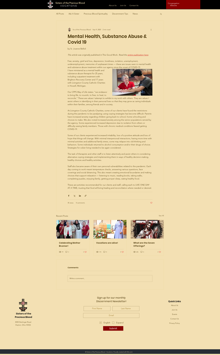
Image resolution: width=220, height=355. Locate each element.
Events (174, 314)
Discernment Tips (120, 13)
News (135, 13)
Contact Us (174, 319)
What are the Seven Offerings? (144, 244)
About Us (174, 305)
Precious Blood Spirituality (96, 13)
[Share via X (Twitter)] (74, 196)
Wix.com (130, 352)
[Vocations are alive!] (110, 229)
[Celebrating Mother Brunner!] (72, 229)
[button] (161, 14)
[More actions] (151, 29)
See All (161, 216)
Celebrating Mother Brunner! (69, 244)
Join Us (174, 310)
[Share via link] (85, 196)
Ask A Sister (74, 13)
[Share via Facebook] (69, 196)
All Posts (60, 13)
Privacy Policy (174, 323)
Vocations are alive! (107, 242)
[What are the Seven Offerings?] (147, 229)
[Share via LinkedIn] (80, 196)
